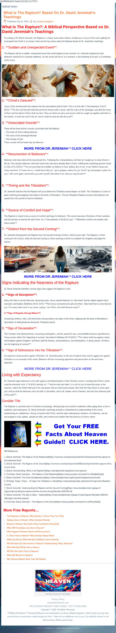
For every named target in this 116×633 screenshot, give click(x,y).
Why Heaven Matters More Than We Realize (26, 559)
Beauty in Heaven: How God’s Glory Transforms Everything (33, 524)
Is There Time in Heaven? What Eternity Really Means (31, 535)
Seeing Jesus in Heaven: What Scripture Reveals (28, 520)
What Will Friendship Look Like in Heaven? (25, 528)
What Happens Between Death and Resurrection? (28, 532)
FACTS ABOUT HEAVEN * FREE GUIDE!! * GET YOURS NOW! (58, 606)
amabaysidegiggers (45, 21)
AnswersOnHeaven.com (58, 603)
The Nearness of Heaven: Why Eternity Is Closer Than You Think (35, 516)
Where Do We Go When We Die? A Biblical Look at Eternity (33, 539)
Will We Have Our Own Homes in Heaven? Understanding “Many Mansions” (40, 543)
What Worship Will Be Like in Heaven (23, 547)
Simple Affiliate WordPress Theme (68, 628)
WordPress (49, 628)
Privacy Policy (58, 599)
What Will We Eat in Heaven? (20, 555)
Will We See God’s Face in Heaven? (23, 551)
